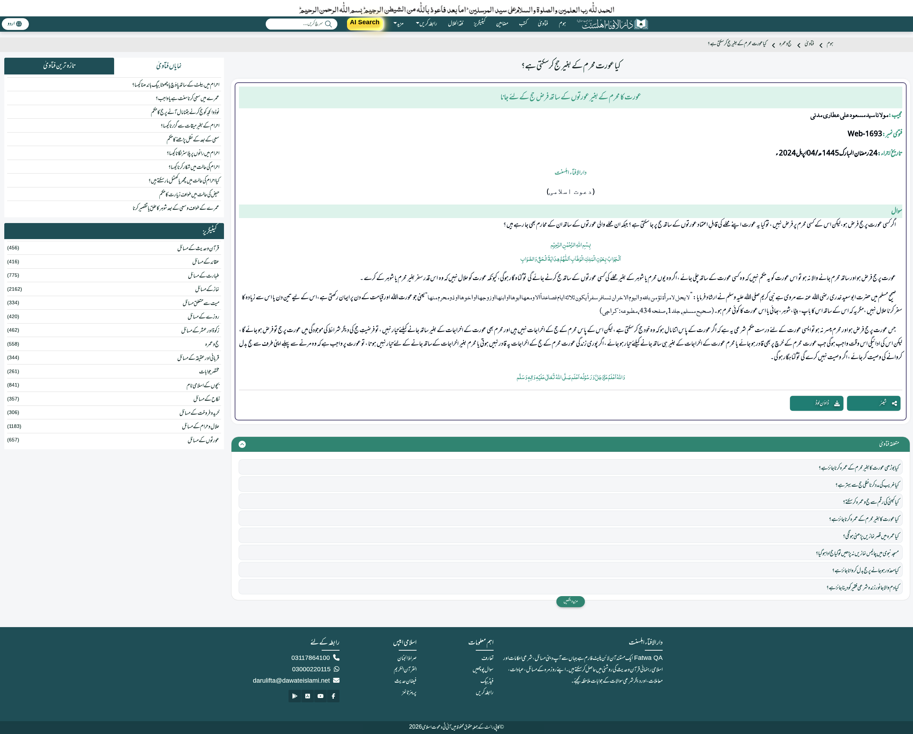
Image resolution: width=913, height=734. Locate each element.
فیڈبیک (487, 681)
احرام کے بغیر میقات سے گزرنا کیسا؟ (189, 126)
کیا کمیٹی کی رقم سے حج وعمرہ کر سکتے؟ (871, 502)
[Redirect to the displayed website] (333, 696)
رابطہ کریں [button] (428, 24)
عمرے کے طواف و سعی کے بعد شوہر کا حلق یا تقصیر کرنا (176, 208)
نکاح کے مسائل (206, 399)
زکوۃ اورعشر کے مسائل (200, 331)
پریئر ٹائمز (409, 692)
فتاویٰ (543, 24)
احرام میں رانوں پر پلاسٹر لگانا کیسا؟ (193, 153)
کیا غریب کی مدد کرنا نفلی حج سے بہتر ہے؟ (867, 485)
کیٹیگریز (479, 24)
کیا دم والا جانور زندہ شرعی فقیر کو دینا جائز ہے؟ (862, 588)
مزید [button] (400, 24)
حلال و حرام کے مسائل (200, 427)
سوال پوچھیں (483, 670)
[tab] (169, 66)
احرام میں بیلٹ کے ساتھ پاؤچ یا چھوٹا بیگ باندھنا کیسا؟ (175, 85)
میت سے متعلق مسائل (201, 303)
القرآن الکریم (405, 670)
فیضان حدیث (405, 681)
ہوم (562, 24)
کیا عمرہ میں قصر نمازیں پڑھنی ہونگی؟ (871, 536)
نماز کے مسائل (207, 289)
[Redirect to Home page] (612, 24)
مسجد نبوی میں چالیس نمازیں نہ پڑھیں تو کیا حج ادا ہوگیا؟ (857, 553)
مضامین (502, 24)
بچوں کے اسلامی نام (203, 386)
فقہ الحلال (455, 24)
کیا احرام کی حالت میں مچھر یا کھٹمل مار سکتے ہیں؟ (183, 181)
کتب (523, 24)
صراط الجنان (407, 658)
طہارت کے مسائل (203, 276)
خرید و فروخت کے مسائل (199, 413)
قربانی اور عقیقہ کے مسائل (198, 358)
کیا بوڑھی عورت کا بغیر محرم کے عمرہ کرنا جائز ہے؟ (858, 468)
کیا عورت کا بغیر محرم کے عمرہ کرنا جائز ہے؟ (864, 519)
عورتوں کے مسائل (203, 440)
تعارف (487, 658)
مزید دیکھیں (570, 601)
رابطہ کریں (485, 692)
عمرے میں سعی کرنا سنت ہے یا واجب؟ (187, 98)
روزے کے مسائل (203, 317)
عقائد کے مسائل (205, 262)
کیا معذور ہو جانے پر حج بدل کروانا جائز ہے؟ (865, 570)
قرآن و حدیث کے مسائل (198, 248)
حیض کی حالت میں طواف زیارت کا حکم (189, 195)
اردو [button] (11, 24)
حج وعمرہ (785, 44)
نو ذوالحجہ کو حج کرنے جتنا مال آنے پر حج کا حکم (185, 112)
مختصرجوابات (209, 372)
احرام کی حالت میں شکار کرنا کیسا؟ (193, 167)
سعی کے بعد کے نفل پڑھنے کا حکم (193, 140)
